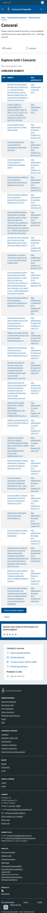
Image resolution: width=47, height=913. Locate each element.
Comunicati (5, 767)
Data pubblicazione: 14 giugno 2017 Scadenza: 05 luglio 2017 (36, 409)
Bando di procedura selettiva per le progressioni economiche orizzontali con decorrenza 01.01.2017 (17, 301)
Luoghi (3, 782)
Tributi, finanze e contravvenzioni (13, 752)
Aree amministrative (8, 701)
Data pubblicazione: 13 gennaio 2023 (36, 88)
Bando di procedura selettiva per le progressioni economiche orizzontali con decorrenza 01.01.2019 (17, 198)
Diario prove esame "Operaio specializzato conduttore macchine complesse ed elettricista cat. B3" (17, 464)
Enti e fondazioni (7, 708)
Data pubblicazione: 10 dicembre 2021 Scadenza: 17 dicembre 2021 (36, 183)
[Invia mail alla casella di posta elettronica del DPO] (19, 835)
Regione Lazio (7, 2)
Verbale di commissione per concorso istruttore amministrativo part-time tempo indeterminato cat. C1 (17, 351)
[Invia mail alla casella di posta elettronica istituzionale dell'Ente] (19, 809)
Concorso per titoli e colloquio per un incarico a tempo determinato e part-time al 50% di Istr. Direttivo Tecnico (18, 241)
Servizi (25, 902)
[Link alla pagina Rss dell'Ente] (2, 890)
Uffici (3, 722)
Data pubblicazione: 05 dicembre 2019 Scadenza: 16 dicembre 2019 (36, 201)
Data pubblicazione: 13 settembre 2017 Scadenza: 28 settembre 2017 (36, 305)
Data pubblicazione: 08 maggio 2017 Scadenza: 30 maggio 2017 (36, 537)
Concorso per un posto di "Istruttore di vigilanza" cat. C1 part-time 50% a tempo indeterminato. (17, 259)
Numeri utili (5, 823)
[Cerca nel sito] (40, 9)
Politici (3, 719)
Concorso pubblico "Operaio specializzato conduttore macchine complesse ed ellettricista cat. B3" (17, 499)
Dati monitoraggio (7, 902)
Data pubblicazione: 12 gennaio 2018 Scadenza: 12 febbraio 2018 (36, 279)
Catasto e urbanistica (9, 745)
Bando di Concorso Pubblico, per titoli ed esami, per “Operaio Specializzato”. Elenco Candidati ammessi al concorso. (17, 575)
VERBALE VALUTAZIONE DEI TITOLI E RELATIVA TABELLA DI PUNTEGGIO (18, 423)
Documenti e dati (7, 705)
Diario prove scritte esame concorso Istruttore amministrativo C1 (16, 515)
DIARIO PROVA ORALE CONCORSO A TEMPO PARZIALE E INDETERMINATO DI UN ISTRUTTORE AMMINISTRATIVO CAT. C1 (17, 409)
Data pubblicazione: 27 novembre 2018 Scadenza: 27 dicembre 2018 (36, 261)
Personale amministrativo (10, 715)
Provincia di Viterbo (8, 852)
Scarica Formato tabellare (14, 610)
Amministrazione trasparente (16, 17)
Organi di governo (7, 712)
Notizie (3, 763)
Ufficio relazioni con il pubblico (12, 816)
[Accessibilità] (6, 907)
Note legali (5, 862)
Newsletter (5, 893)
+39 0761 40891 (14, 806)
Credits (39, 902)
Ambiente (4, 734)
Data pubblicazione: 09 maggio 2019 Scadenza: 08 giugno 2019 (36, 218)
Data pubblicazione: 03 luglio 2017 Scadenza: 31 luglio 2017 (36, 367)
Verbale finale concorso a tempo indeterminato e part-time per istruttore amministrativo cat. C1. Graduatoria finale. (17, 323)
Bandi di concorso (34, 17)
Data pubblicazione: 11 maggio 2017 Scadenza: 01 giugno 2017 (36, 502)
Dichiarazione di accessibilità (11, 866)
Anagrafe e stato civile (9, 738)
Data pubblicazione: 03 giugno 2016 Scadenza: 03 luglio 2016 (36, 577)
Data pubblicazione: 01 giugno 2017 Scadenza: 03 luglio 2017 (36, 467)
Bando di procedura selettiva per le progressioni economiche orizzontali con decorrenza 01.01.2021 (17, 181)
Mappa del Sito (15, 904)
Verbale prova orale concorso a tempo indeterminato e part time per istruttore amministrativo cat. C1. (18, 336)
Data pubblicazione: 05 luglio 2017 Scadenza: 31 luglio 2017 (36, 323)
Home (3, 17)
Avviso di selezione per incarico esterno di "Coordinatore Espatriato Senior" (16, 163)
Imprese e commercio (9, 748)
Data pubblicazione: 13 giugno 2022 (36, 108)
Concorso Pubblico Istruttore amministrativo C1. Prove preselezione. (17, 533)
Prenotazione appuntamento (11, 877)
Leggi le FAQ (5, 872)
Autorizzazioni (6, 741)
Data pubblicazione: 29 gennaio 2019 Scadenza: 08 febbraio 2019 (36, 244)
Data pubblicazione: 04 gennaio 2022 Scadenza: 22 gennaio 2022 (36, 131)
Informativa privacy (8, 859)
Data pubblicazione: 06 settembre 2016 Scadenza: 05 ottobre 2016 (36, 554)
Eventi (3, 786)
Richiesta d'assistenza (9, 879)
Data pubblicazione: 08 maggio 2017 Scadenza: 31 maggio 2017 (36, 519)
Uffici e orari (5, 820)
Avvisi (3, 770)
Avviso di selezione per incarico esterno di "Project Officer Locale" (17, 127)
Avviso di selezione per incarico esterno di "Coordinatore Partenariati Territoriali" (16, 146)
